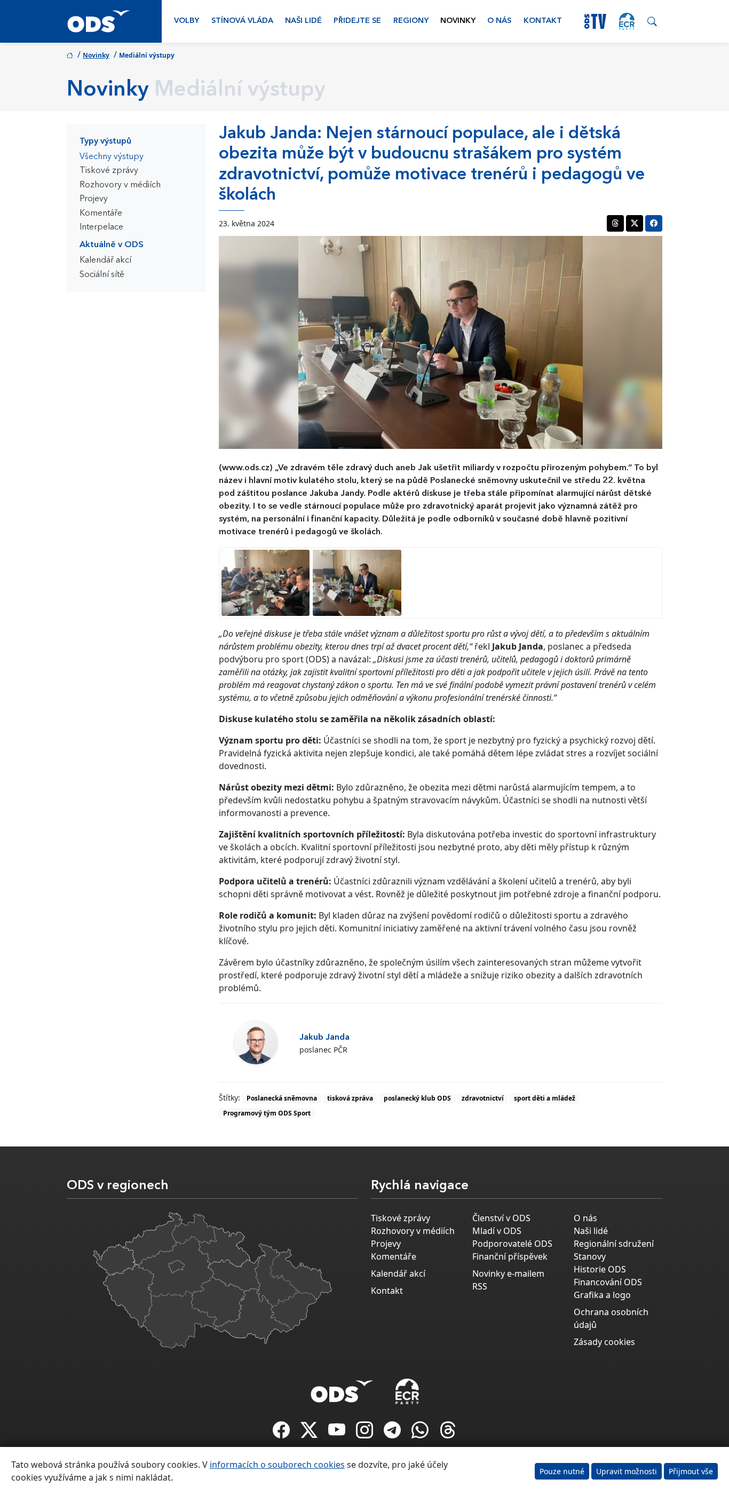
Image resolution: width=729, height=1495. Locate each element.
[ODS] (342, 1388)
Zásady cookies (604, 1342)
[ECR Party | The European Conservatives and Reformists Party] (627, 21)
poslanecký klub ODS (417, 1098)
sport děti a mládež (544, 1098)
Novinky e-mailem (508, 1273)
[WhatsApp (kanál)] (421, 1433)
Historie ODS (600, 1269)
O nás (499, 21)
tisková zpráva (350, 1098)
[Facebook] (282, 1433)
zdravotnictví (483, 1098)
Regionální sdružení (614, 1243)
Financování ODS (608, 1282)
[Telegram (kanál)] (393, 1433)
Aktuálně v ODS (112, 245)
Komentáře (101, 213)
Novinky (458, 21)
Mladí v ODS (496, 1231)
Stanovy (590, 1256)
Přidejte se (357, 21)
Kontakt (543, 21)
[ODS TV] (337, 1433)
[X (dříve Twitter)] (310, 1433)
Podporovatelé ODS (512, 1243)
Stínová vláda (242, 21)
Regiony (411, 21)
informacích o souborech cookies (277, 1464)
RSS (479, 1286)
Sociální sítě (102, 275)
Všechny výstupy (112, 157)
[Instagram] (365, 1433)
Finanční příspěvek (510, 1256)
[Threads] (447, 1433)
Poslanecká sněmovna (282, 1098)
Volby (186, 21)
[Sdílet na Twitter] (634, 223)
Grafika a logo (602, 1295)
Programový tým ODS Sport (267, 1113)
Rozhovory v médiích (120, 185)
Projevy (94, 199)
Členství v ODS (501, 1218)
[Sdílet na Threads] (615, 223)
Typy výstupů (105, 141)
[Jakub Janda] (256, 1042)
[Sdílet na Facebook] (653, 223)
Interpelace (101, 227)
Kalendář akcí (105, 260)
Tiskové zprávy (109, 171)
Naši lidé (303, 21)
